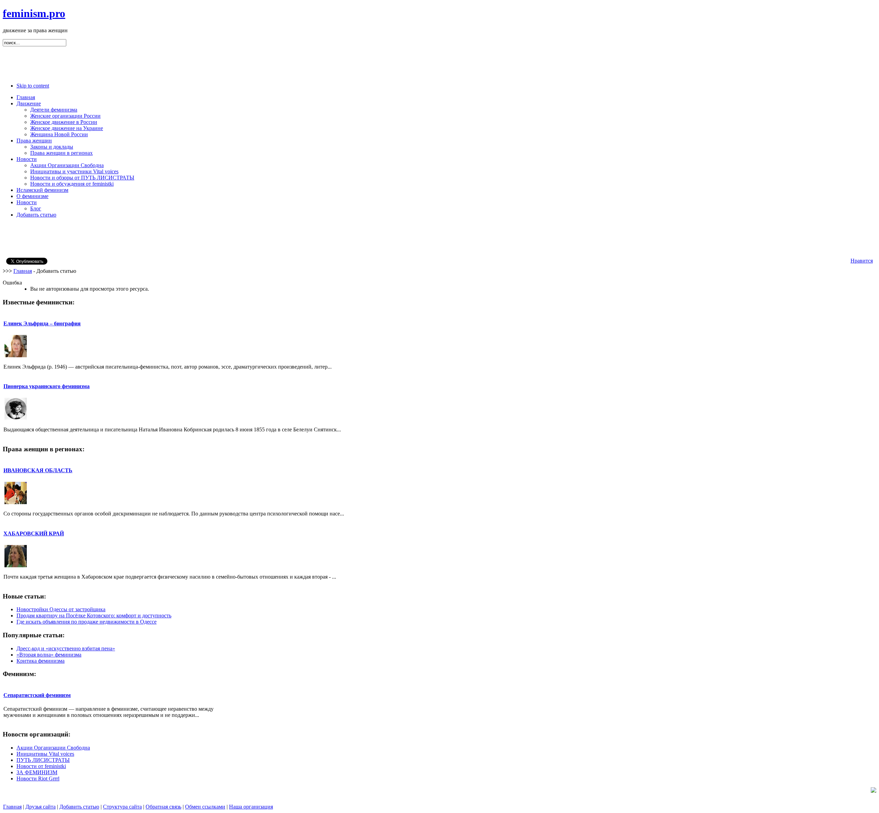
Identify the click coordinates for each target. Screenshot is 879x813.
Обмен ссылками (205, 807)
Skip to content (32, 86)
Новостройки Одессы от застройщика (60, 609)
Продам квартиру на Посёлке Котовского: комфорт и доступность (93, 615)
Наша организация (251, 807)
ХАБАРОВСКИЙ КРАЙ (33, 533)
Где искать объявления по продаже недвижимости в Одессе (86, 622)
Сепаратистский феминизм (37, 695)
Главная (22, 271)
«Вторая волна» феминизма (48, 655)
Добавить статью (79, 807)
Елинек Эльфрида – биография (42, 323)
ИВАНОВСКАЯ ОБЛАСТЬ (37, 470)
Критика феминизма (40, 661)
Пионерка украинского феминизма (46, 386)
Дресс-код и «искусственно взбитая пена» (65, 648)
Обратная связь (163, 807)
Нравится (862, 261)
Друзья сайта (40, 807)
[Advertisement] (439, 61)
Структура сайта (122, 807)
